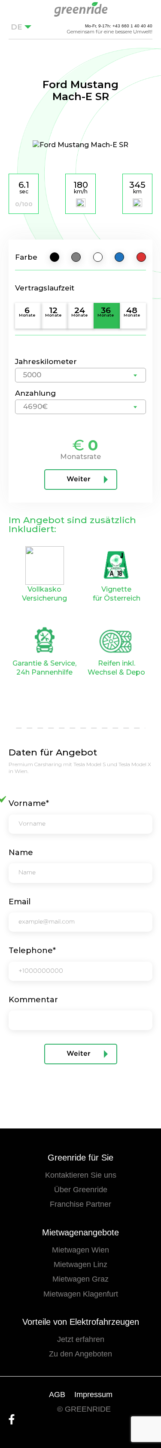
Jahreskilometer (46, 361)
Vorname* (29, 803)
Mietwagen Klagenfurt (80, 1294)
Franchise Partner (80, 1204)
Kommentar (33, 999)
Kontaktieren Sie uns (80, 1175)
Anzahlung (35, 393)
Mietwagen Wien (80, 1250)
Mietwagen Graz (80, 1279)
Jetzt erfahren (80, 1339)
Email (19, 901)
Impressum (93, 1394)
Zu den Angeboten (80, 1354)
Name (21, 852)
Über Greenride (80, 1189)
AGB (57, 1394)
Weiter (79, 479)
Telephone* (32, 950)
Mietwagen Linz (80, 1264)
